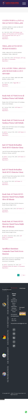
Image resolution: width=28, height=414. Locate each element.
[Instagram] (14, 333)
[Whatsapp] (14, 341)
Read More (5, 38)
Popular (4, 289)
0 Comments (12, 59)
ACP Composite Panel (7, 35)
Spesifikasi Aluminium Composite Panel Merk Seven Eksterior (12, 251)
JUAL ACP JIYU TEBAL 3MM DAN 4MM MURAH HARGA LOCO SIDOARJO (14, 71)
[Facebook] (14, 329)
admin (5, 132)
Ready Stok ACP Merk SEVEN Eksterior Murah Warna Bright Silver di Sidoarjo (13, 196)
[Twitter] (14, 345)
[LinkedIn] (14, 337)
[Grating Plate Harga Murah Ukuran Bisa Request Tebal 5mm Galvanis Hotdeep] (4, 305)
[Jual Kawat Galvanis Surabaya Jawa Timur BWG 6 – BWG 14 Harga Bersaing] (4, 374)
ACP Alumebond (19, 33)
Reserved (15, 394)
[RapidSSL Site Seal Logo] (22, 312)
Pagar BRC (16, 82)
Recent (9, 289)
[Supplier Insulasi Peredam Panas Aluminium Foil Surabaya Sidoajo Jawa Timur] (4, 355)
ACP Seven (5, 59)
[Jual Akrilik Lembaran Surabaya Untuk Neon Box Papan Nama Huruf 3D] (4, 337)
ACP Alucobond (10, 33)
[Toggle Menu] (24, 4)
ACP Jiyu (16, 35)
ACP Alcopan (16, 32)
